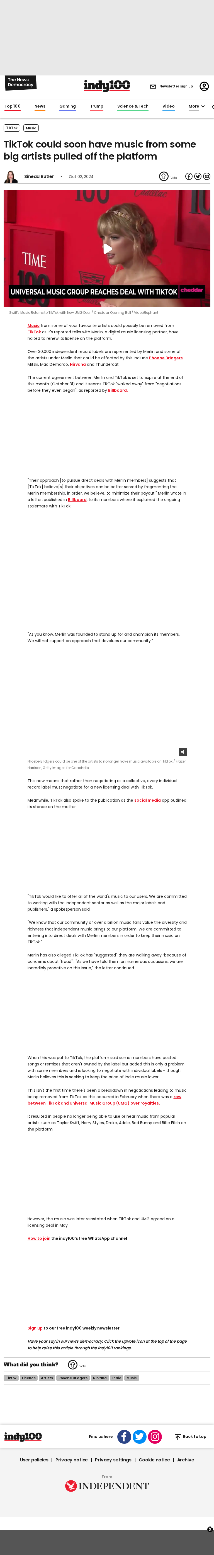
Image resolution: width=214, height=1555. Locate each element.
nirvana (100, 1378)
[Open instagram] (155, 1437)
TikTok (12, 127)
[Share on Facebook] (189, 176)
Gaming (67, 106)
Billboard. (118, 390)
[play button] (107, 248)
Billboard (77, 499)
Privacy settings (113, 1460)
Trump (96, 106)
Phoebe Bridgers (166, 358)
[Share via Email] (206, 176)
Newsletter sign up (176, 86)
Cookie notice (154, 1460)
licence (28, 1378)
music (31, 128)
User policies (34, 1460)
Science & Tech (133, 106)
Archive (185, 1460)
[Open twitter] (140, 1437)
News (40, 106)
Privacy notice (71, 1460)
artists (47, 1378)
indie (116, 1378)
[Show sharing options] (183, 752)
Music (34, 325)
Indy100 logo (107, 86)
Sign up (35, 1328)
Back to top (194, 1437)
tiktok (11, 1378)
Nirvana (78, 364)
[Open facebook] (124, 1437)
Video (168, 106)
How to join (39, 1238)
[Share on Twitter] (197, 176)
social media (147, 800)
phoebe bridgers (73, 1378)
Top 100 (12, 106)
